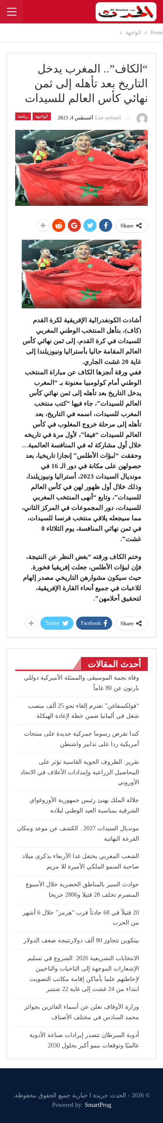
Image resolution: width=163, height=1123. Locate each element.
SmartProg (98, 1105)
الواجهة (41, 116)
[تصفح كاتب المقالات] (142, 118)
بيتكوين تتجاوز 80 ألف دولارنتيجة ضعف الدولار (81, 940)
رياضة (23, 116)
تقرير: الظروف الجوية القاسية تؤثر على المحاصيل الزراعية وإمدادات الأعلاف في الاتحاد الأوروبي (79, 772)
